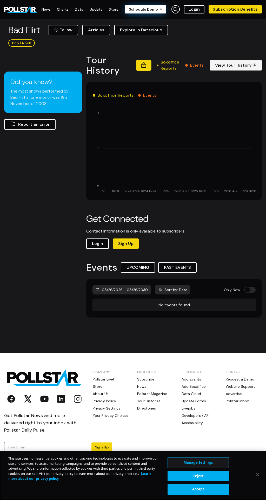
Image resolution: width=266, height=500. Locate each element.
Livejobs (188, 408)
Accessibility (192, 422)
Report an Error (34, 124)
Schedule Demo (143, 9)
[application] (174, 152)
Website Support (240, 386)
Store (97, 386)
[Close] (257, 475)
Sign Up (126, 243)
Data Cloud (191, 393)
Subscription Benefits (235, 9)
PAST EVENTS (177, 267)
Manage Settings (198, 462)
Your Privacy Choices (111, 415)
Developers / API (195, 415)
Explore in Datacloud (141, 30)
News (141, 386)
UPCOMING (138, 267)
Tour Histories (149, 401)
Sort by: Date (175, 289)
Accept (198, 489)
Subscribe (145, 379)
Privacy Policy (104, 401)
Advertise (234, 393)
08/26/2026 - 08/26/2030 (125, 289)
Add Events (191, 379)
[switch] (250, 290)
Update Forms (194, 401)
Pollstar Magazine (152, 393)
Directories (146, 408)
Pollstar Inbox (237, 401)
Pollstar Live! (103, 379)
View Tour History (233, 65)
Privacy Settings (106, 408)
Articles (96, 30)
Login (194, 9)
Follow (65, 30)
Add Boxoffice (194, 386)
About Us (101, 393)
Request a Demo (240, 379)
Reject (198, 476)
